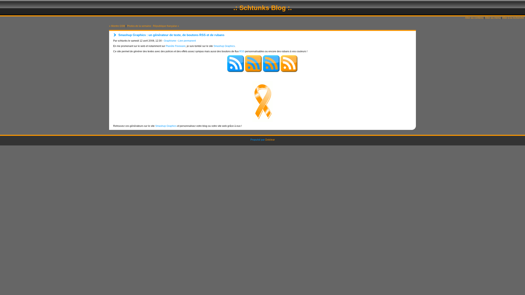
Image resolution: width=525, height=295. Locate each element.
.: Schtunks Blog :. (262, 7)
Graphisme (170, 40)
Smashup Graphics (224, 46)
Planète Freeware (176, 46)
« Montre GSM (117, 26)
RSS (241, 51)
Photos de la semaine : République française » (153, 26)
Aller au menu (493, 17)
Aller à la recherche (513, 17)
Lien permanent (187, 40)
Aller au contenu (474, 17)
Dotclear (270, 139)
